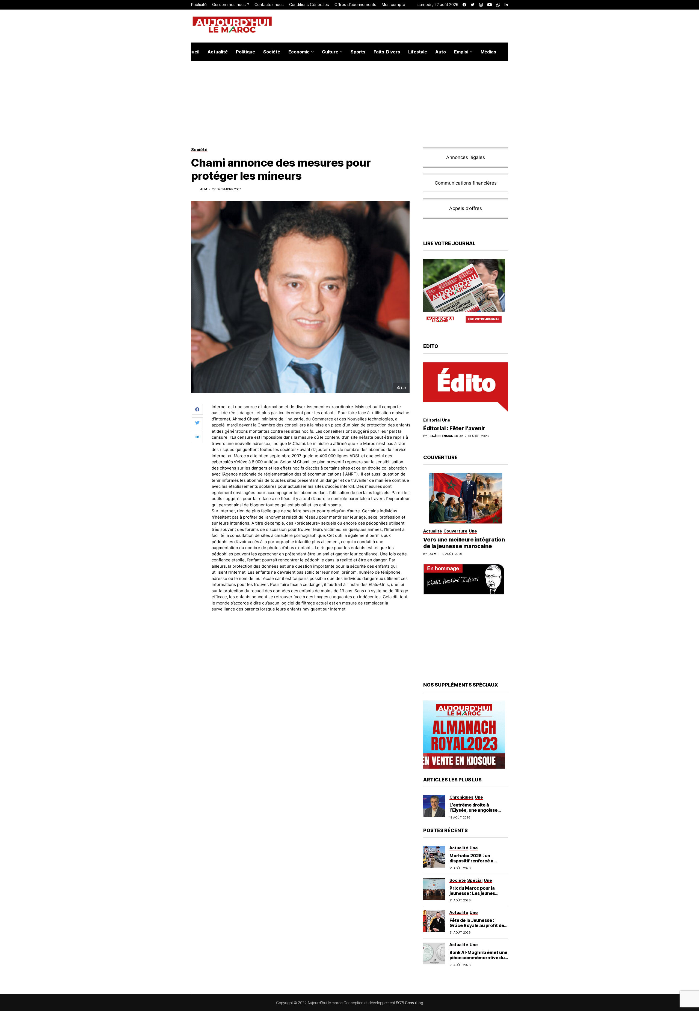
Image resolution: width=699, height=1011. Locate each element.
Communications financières (466, 183)
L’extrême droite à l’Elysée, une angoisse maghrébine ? (473, 810)
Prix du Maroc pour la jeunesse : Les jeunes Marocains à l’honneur (473, 893)
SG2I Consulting (409, 1002)
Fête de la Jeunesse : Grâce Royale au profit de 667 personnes (476, 925)
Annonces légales (465, 157)
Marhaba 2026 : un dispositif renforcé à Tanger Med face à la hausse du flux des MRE (474, 863)
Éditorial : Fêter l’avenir (454, 428)
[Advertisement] (311, 631)
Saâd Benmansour (446, 436)
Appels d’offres (465, 208)
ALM (203, 189)
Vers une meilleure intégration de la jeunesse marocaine (464, 542)
